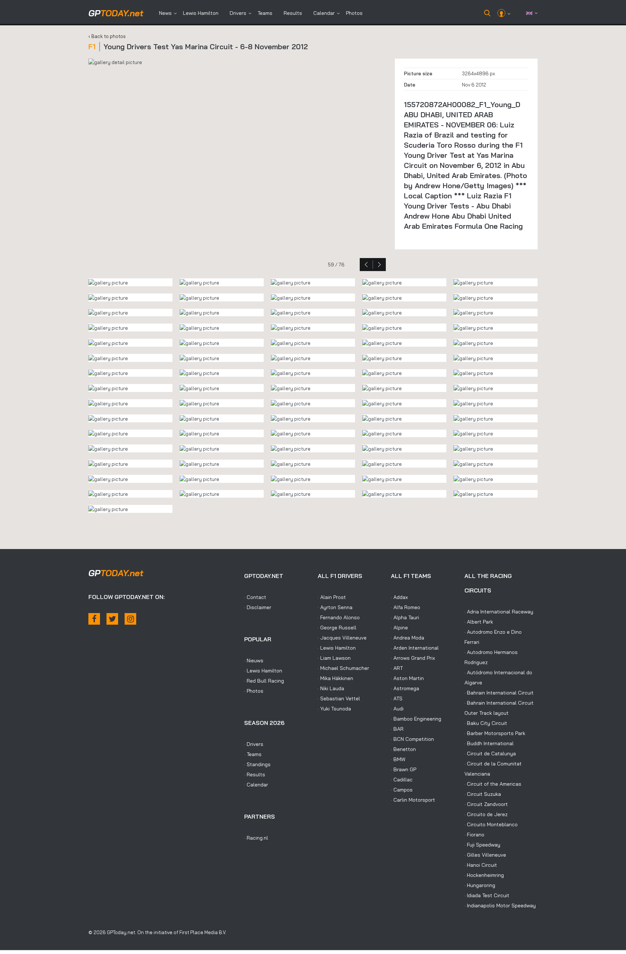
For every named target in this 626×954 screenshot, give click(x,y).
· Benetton (403, 749)
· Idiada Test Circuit (486, 895)
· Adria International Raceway (498, 611)
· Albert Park (478, 622)
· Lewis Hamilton (263, 670)
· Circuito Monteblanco (491, 824)
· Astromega (405, 688)
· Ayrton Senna (335, 607)
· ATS (396, 698)
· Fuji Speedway (482, 844)
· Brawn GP (403, 769)
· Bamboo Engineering (416, 719)
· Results (254, 774)
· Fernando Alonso (339, 617)
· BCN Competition (412, 739)
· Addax (399, 597)
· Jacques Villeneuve (342, 637)
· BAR (397, 729)
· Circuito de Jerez (486, 814)
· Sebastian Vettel (339, 698)
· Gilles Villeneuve (485, 855)
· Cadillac (402, 779)
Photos (354, 13)
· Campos (402, 789)
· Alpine (399, 627)
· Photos (253, 691)
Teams (265, 13)
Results (293, 13)
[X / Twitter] (112, 619)
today (115, 13)
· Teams (253, 754)
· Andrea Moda (407, 637)
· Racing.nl (256, 838)
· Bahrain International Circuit (499, 692)
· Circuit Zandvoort (486, 804)
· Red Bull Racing (264, 680)
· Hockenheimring (484, 875)
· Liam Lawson (334, 658)
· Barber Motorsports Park (494, 733)
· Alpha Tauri (405, 617)
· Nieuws (253, 660)
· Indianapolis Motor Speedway (500, 905)
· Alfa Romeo (405, 607)
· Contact (255, 597)
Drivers (238, 13)
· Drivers (253, 744)
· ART (397, 668)
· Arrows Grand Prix (413, 658)
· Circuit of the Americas (492, 784)
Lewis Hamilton (200, 13)
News (165, 13)
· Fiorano (474, 834)
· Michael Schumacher (343, 668)
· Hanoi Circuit (480, 865)
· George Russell (337, 627)
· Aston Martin (407, 678)
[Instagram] (130, 619)
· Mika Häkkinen (335, 678)
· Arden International (415, 648)
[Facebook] (94, 619)
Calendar (324, 13)
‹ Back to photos (107, 36)
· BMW (398, 759)
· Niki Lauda (331, 688)
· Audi (397, 708)
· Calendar (256, 784)
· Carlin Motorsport (413, 800)
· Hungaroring (479, 885)
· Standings (257, 764)
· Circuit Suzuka (482, 794)
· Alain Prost (332, 597)
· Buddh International (489, 743)
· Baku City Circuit (485, 723)
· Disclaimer (257, 607)
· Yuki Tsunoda (334, 708)
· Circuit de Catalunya (490, 753)
